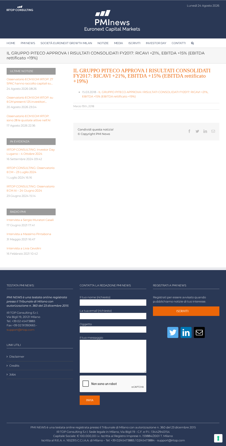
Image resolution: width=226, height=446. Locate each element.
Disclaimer (16, 356)
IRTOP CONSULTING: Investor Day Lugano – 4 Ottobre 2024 (31, 151)
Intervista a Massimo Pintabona (29, 234)
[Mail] (199, 332)
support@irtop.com (20, 329)
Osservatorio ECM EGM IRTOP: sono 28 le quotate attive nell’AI (29, 118)
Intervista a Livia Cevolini (24, 248)
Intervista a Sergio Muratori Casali (30, 220)
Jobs (12, 374)
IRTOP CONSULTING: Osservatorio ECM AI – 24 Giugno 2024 (31, 188)
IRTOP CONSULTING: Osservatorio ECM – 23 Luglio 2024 (31, 170)
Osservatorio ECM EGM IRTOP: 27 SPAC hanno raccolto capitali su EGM (30, 82)
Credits (14, 365)
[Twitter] (172, 332)
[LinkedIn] (186, 332)
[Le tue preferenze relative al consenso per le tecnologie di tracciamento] (218, 438)
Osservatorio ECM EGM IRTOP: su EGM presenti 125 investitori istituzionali (30, 100)
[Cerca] (192, 43)
